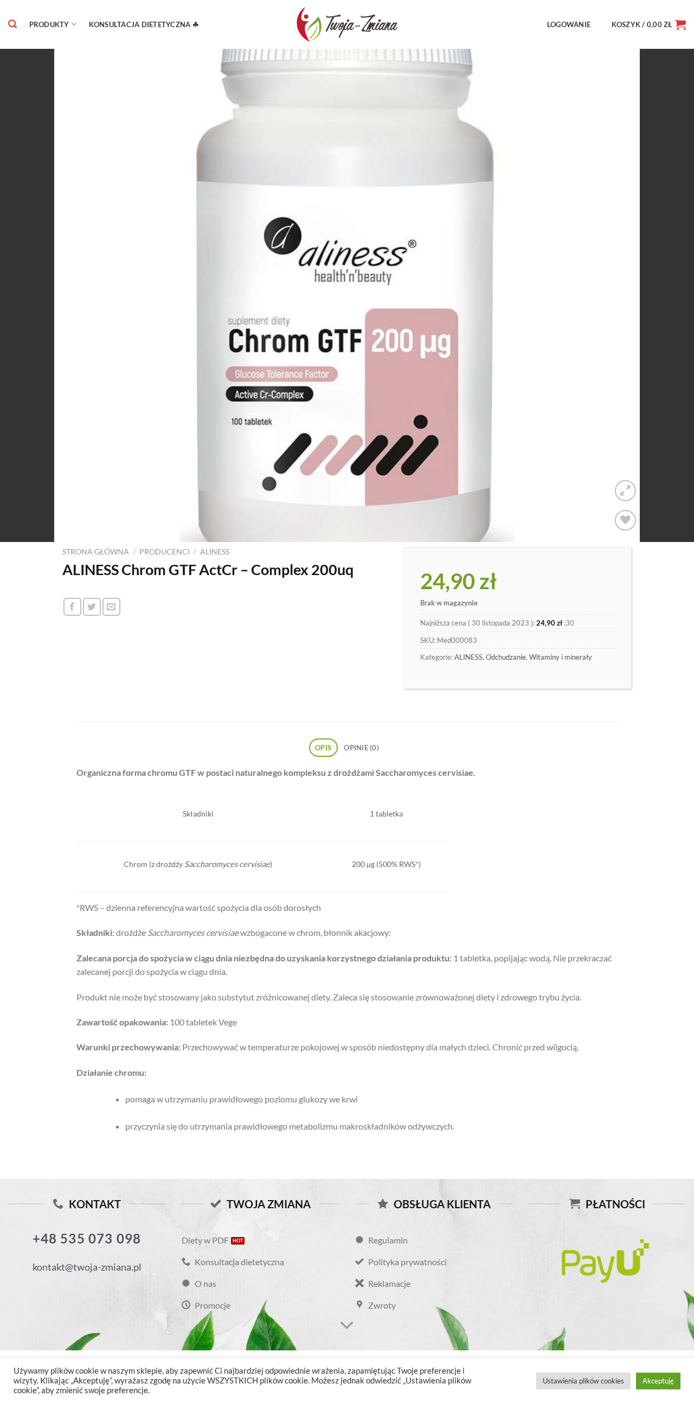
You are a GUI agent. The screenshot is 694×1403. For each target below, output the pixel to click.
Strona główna (95, 551)
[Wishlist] (625, 520)
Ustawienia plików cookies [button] (583, 1380)
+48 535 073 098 (87, 1238)
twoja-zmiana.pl (347, 24)
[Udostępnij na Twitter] (92, 607)
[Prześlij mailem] (111, 607)
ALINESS (214, 551)
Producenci (164, 551)
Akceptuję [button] (658, 1380)
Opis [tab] (323, 747)
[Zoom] (625, 490)
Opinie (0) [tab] (361, 747)
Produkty (49, 24)
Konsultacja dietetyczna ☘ (144, 24)
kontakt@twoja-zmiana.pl (87, 1267)
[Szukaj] (12, 24)
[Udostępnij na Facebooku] (72, 607)
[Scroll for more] (347, 1325)
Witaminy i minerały (560, 657)
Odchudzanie (506, 657)
